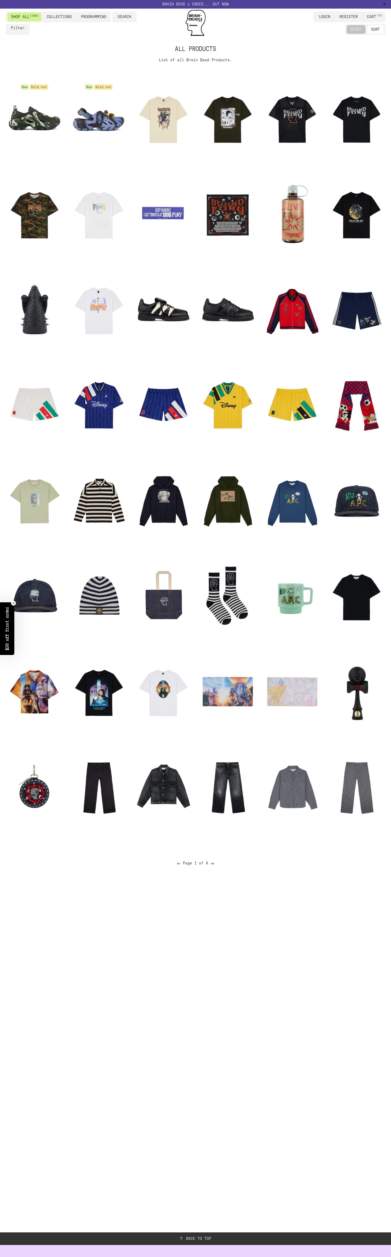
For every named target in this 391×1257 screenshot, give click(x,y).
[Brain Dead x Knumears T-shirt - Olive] (227, 118)
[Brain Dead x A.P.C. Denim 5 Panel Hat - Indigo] (356, 501)
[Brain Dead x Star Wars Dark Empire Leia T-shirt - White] (163, 692)
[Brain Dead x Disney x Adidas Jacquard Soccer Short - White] (34, 405)
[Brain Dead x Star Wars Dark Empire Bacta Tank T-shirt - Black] (99, 692)
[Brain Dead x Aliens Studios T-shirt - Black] (356, 214)
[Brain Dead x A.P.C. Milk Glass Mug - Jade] (292, 596)
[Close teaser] (13, 603)
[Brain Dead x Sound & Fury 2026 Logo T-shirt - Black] (356, 118)
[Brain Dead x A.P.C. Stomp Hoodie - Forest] (227, 501)
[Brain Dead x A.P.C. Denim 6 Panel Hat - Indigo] (34, 596)
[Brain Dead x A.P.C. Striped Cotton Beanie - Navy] (99, 596)
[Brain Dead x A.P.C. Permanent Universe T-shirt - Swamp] (34, 501)
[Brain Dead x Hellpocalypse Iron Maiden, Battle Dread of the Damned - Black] (34, 309)
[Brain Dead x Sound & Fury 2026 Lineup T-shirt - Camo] (34, 214)
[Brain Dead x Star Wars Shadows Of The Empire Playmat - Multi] (227, 692)
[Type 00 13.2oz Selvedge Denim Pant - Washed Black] (227, 787)
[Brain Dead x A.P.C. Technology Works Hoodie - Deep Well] (163, 501)
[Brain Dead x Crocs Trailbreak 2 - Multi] (34, 118)
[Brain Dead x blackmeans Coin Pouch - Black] (34, 787)
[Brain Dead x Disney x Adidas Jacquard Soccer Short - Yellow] (292, 405)
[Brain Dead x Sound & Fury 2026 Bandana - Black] (227, 214)
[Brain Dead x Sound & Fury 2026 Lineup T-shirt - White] (99, 214)
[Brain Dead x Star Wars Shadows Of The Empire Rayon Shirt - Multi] (34, 692)
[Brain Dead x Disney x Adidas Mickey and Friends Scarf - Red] (356, 405)
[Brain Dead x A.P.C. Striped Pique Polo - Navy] (99, 501)
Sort (375, 29)
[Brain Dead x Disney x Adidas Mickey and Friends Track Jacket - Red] (292, 309)
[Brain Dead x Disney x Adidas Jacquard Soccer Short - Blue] (163, 405)
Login (324, 17)
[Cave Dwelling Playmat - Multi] (292, 692)
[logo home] (195, 23)
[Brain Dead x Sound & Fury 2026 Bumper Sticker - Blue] (163, 214)
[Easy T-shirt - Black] (356, 596)
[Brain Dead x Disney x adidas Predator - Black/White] (163, 309)
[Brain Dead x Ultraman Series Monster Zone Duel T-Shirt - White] (99, 309)
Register (348, 17)
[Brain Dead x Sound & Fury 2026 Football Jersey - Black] (292, 118)
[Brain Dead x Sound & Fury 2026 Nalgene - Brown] (292, 214)
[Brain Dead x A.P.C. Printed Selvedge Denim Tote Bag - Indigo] (163, 596)
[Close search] (133, 17)
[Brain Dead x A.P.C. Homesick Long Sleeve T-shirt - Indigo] (292, 501)
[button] (7, 628)
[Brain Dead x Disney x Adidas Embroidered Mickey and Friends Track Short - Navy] (356, 309)
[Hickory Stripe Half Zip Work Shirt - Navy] (292, 787)
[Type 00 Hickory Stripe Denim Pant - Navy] (356, 787)
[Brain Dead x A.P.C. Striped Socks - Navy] (227, 596)
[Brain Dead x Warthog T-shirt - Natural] (163, 118)
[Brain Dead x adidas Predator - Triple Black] (227, 309)
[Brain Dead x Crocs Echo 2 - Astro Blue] (99, 118)
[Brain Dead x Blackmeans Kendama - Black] (356, 692)
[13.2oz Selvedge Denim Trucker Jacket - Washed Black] (163, 787)
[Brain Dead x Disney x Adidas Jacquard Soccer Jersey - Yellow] (227, 405)
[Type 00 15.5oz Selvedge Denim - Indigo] (99, 787)
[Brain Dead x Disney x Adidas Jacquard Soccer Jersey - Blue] (99, 405)
